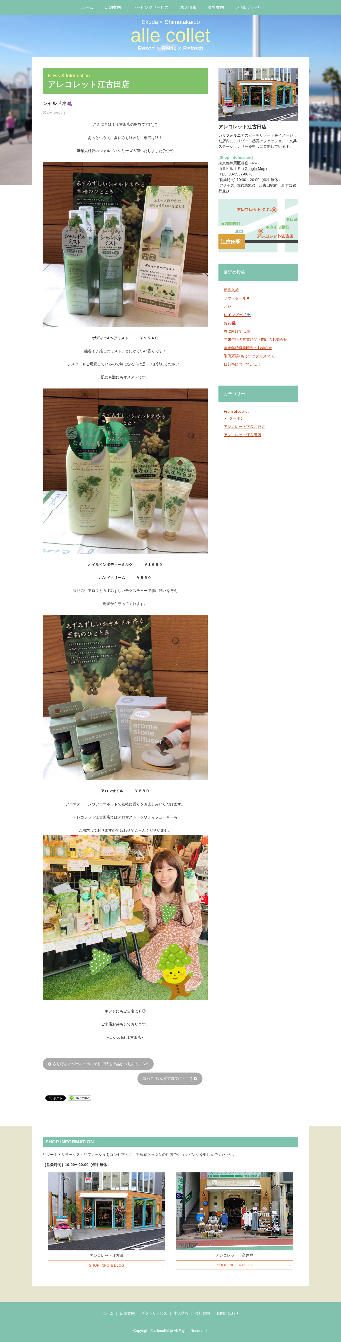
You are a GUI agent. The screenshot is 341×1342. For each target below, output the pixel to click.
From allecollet (236, 411)
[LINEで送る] (79, 1098)
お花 (227, 306)
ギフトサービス (154, 1313)
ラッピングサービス (151, 7)
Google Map (255, 168)
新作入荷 (231, 290)
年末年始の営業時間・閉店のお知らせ (255, 339)
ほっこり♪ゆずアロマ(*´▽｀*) (170, 1078)
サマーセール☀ (237, 298)
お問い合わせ (248, 7)
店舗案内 (113, 7)
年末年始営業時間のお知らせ (248, 348)
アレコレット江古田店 (242, 435)
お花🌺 (230, 323)
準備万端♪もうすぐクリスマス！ (251, 356)
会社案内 (216, 7)
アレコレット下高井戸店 (244, 426)
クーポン (236, 418)
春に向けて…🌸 (237, 331)
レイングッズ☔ (237, 315)
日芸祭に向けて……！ (242, 364)
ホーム (87, 7)
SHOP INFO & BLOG (106, 1265)
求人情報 (188, 7)
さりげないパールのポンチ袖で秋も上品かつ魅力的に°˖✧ (98, 1064)
